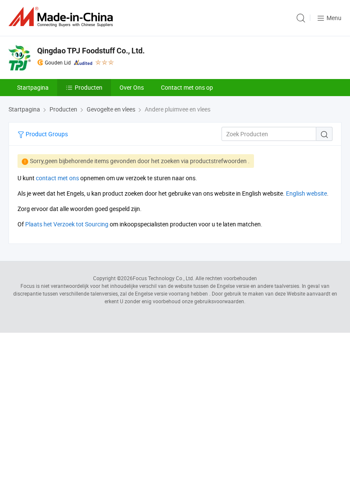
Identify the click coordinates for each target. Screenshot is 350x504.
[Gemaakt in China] (62, 17)
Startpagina (33, 87)
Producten (88, 87)
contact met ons (57, 178)
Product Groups (46, 134)
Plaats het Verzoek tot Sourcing (66, 224)
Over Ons (132, 87)
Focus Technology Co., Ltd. (163, 278)
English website (306, 193)
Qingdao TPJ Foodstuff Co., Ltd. (91, 50)
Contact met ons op (187, 87)
